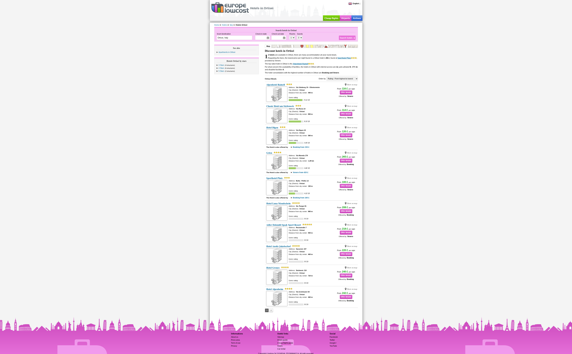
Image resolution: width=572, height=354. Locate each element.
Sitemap (280, 337)
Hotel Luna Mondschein (278, 203)
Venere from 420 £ (300, 172)
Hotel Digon (272, 127)
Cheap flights (331, 18)
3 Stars (221, 65)
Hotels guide (282, 340)
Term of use (235, 343)
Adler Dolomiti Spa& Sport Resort (283, 224)
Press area (235, 340)
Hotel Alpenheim (274, 289)
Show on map (352, 84)
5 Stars (221, 71)
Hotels (280, 346)
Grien (269, 152)
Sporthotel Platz (344, 58)
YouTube (333, 346)
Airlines (357, 18)
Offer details (346, 92)
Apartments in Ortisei (227, 52)
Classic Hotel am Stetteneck (280, 106)
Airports (345, 18)
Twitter (332, 340)
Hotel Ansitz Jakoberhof (278, 246)
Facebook (334, 337)
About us (234, 337)
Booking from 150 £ (301, 147)
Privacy (234, 346)
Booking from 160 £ (301, 198)
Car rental (281, 349)
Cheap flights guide (285, 343)
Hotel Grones (273, 267)
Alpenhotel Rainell (300, 64)
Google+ (333, 343)
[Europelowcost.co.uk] (230, 12)
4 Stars (221, 68)
